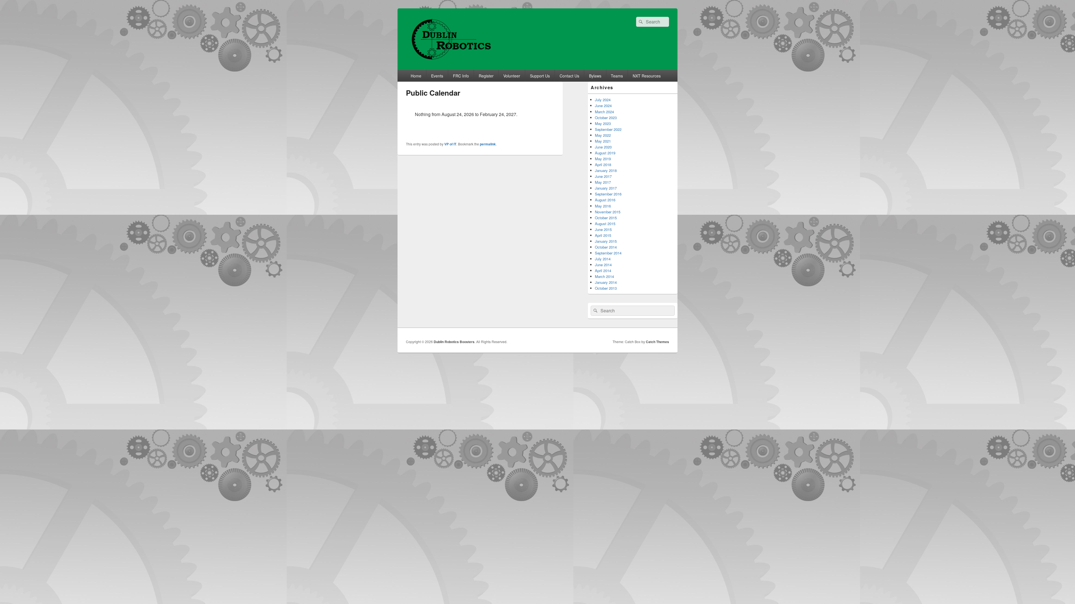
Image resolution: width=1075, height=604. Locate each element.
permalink (488, 144)
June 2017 (603, 176)
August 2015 (605, 223)
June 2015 (603, 229)
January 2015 (606, 241)
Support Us (540, 76)
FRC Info (461, 76)
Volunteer (511, 76)
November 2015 (607, 211)
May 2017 (603, 182)
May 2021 (603, 141)
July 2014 (603, 258)
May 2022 (603, 135)
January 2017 (606, 188)
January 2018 (606, 170)
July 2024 (603, 99)
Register (486, 76)
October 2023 (606, 117)
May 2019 (603, 158)
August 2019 (605, 152)
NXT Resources (647, 76)
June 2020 (603, 147)
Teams (617, 76)
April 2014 (603, 270)
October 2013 (606, 288)
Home (416, 76)
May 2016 (603, 206)
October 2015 (606, 217)
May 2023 (603, 123)
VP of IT (450, 144)
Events (437, 76)
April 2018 (603, 164)
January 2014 (606, 282)
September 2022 (608, 129)
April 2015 (603, 235)
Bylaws (595, 76)
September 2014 (608, 253)
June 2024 (603, 105)
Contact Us (569, 76)
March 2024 (604, 111)
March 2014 (604, 276)
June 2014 (603, 264)
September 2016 (608, 194)
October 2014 (606, 247)
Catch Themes (657, 341)
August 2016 (605, 199)
